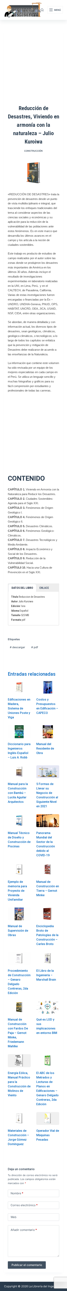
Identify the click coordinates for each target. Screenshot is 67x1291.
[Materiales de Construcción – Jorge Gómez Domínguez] (19, 1118)
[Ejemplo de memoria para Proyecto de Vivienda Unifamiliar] (19, 869)
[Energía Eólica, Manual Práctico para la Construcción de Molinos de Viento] (19, 1060)
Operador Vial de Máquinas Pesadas (47, 1135)
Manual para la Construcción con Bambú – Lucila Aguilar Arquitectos (18, 793)
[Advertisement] (33, 430)
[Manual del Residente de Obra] (47, 731)
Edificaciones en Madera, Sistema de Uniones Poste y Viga (19, 708)
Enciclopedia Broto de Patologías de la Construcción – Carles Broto (47, 935)
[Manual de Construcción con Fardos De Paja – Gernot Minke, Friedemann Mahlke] (19, 1007)
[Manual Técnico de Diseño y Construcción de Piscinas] (19, 820)
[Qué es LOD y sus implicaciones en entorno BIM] (47, 1007)
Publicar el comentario (27, 1265)
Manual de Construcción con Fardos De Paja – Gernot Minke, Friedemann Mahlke (18, 1033)
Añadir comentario (24, 1230)
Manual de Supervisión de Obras (18, 930)
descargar (17, 647)
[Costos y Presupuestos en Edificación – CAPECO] (47, 687)
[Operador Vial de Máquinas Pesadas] (47, 1118)
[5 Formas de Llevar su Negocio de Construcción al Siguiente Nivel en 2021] (47, 771)
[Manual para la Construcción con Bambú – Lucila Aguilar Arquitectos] (19, 771)
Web (13, 1217)
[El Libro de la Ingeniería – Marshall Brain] (47, 958)
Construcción (33, 150)
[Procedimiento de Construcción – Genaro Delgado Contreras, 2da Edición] (19, 958)
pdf (34, 647)
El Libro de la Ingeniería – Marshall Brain (46, 975)
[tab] (22, 588)
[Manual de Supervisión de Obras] (19, 914)
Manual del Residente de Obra (45, 748)
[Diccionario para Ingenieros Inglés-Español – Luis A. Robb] (19, 731)
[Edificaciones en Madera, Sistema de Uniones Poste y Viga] (19, 687)
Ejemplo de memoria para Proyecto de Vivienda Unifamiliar (17, 890)
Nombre (17, 1193)
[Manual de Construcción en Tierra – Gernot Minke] (47, 869)
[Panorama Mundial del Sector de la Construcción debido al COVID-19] (47, 820)
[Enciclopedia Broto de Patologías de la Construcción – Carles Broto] (47, 914)
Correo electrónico (24, 1205)
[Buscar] (42, 10)
